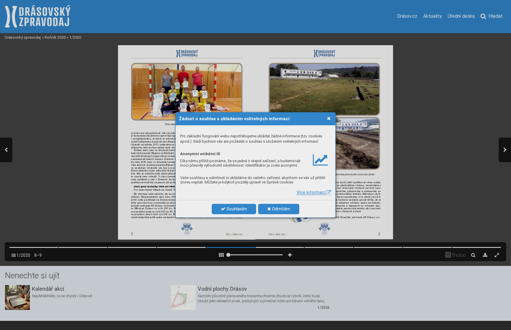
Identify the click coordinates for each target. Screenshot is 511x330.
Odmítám (280, 209)
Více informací (311, 192)
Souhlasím (236, 209)
